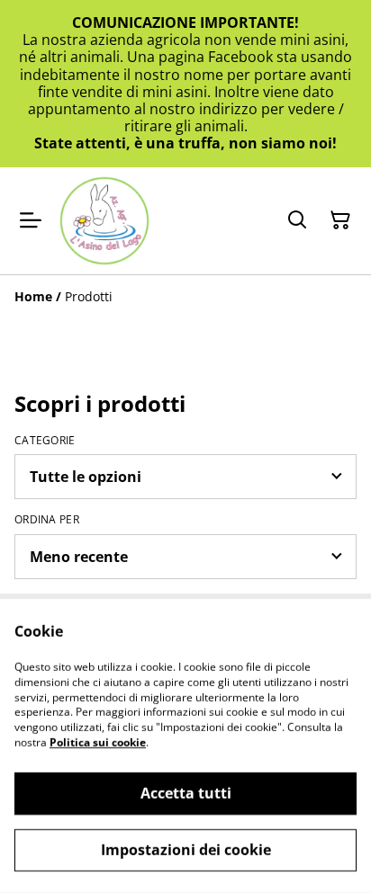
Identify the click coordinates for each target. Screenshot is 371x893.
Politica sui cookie (98, 742)
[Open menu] (30, 220)
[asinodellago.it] (104, 220)
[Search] (297, 220)
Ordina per (46, 519)
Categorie (45, 440)
